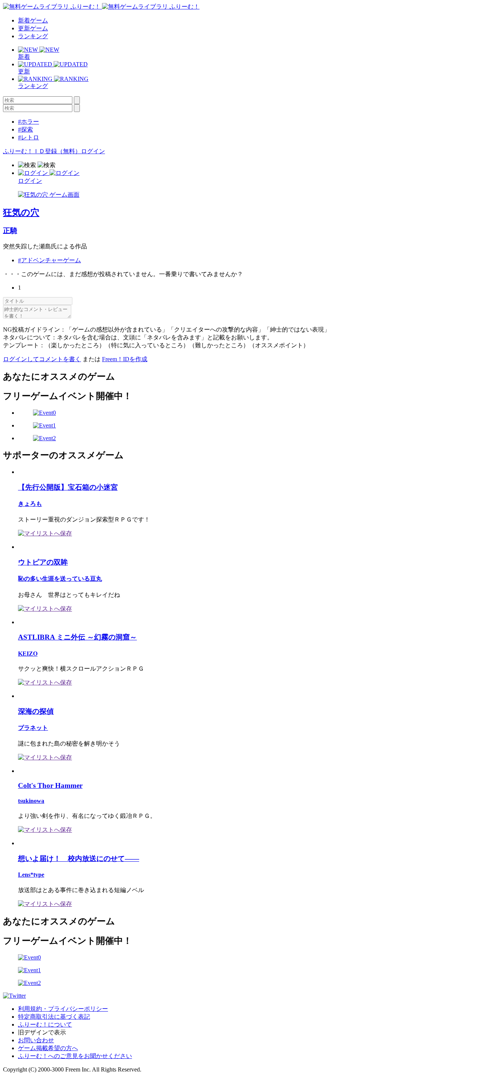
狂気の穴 (21, 212)
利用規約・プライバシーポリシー (63, 1009)
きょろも (30, 504)
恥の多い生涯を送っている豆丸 (60, 578)
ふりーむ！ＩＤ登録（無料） (42, 151)
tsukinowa (31, 801)
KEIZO (28, 653)
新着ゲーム (33, 20)
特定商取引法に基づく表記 (54, 1016)
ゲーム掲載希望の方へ (48, 1048)
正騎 (10, 231)
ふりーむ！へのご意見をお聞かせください (75, 1056)
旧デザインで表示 (42, 1032)
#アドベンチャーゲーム (49, 260)
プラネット (33, 728)
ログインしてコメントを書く (42, 359)
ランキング (33, 36)
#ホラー (28, 121)
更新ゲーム (33, 28)
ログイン (93, 151)
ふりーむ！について (45, 1024)
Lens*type (31, 874)
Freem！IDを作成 (124, 359)
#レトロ (28, 137)
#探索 (25, 129)
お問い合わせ (36, 1040)
